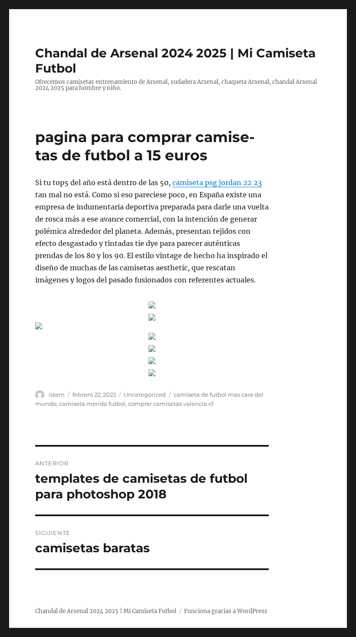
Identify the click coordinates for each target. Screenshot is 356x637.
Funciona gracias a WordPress (225, 611)
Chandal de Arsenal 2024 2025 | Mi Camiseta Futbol (105, 611)
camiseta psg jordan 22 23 (217, 182)
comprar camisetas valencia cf (170, 403)
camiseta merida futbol (92, 403)
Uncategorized (145, 394)
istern (57, 394)
